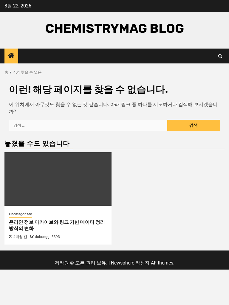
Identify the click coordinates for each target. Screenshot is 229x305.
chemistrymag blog (114, 28)
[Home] (11, 56)
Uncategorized (20, 214)
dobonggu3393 (47, 237)
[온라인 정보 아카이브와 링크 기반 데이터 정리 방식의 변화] (58, 179)
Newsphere (122, 263)
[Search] (220, 56)
